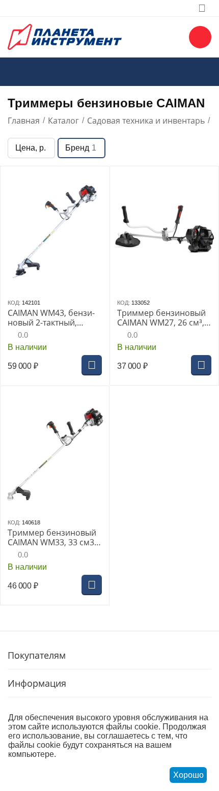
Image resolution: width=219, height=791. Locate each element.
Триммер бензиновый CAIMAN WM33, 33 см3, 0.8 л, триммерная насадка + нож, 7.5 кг (52, 537)
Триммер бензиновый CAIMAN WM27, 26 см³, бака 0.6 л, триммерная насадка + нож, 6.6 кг (163, 318)
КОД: (14, 303)
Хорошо (188, 775)
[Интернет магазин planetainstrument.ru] (65, 36)
